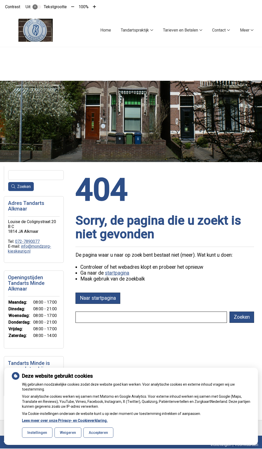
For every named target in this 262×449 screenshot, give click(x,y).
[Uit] (36, 7)
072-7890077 (27, 241)
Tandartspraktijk (135, 30)
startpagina (117, 273)
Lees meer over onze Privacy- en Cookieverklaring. (65, 420)
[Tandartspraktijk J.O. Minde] (35, 30)
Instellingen (37, 433)
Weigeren (68, 433)
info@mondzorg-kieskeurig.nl (29, 249)
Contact (219, 30)
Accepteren (98, 433)
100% (84, 6)
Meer (244, 30)
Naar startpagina (98, 298)
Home (105, 30)
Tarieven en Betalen (180, 30)
